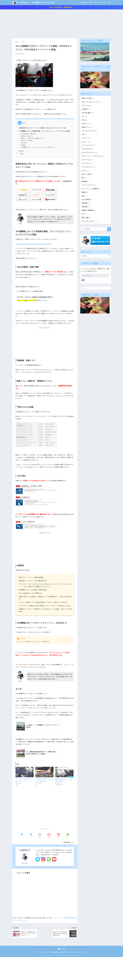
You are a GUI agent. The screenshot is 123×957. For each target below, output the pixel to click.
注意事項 (23, 145)
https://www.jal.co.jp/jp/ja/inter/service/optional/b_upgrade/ (33, 244)
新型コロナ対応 (88, 98)
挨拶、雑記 (86, 217)
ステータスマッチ (88, 167)
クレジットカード (88, 185)
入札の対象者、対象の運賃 (28, 134)
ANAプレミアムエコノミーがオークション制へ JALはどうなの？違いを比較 (24, 779)
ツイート (83, 288)
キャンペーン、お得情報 (91, 188)
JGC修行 (86, 109)
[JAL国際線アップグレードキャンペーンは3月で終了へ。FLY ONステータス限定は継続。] (44, 772)
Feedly (48, 862)
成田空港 (85, 207)
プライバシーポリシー (90, 221)
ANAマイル (84, 2)
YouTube (54, 862)
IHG (109, 2)
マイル (85, 170)
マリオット (102, 2)
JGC (91, 2)
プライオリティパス (89, 131)
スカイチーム (87, 163)
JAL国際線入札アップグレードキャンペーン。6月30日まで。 (38, 147)
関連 (22, 153)
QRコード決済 (87, 174)
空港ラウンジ (87, 127)
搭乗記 (85, 192)
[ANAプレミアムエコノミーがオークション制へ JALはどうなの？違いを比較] (24, 772)
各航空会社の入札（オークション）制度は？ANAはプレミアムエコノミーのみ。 (43, 128)
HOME (62, 949)
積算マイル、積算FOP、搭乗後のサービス (33, 138)
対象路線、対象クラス (27, 136)
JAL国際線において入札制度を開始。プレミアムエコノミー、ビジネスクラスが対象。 (45, 131)
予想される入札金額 (26, 140)
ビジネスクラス (88, 149)
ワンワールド (87, 160)
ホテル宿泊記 (87, 199)
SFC (96, 2)
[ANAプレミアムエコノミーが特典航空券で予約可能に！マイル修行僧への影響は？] (64, 772)
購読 (83, 280)
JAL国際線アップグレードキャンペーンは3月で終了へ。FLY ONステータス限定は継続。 (44, 779)
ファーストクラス (88, 145)
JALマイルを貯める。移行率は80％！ (62, 7)
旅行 (84, 196)
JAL (73, 842)
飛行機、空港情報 (88, 210)
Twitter (37, 862)
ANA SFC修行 (87, 113)
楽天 (84, 178)
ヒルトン (86, 142)
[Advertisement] (61, 24)
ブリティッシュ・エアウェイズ (93, 156)
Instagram (43, 862)
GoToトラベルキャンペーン (92, 102)
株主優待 (85, 181)
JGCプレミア (87, 123)
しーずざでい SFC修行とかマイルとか (36, 2)
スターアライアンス (89, 152)
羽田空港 (85, 203)
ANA (84, 120)
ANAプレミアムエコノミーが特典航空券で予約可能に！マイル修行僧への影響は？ (64, 779)
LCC (84, 214)
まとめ (21, 151)
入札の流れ (24, 143)
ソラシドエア (87, 105)
